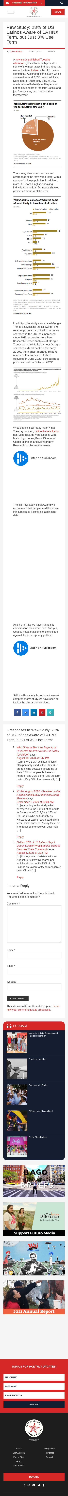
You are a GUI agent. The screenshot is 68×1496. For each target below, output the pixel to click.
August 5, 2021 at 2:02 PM (32, 852)
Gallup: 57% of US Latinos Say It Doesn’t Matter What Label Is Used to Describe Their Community (38, 846)
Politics (19, 1448)
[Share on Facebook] (17, 714)
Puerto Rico (18, 1457)
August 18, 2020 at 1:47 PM (33, 758)
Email (11, 965)
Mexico (19, 1461)
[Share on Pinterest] (42, 714)
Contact (49, 1457)
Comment (13, 903)
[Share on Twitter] (25, 714)
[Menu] (11, 12)
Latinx (34, 70)
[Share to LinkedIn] (34, 714)
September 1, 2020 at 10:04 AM (35, 802)
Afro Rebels (18, 1466)
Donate (58, 12)
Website (11, 981)
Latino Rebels (16, 51)
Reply (20, 786)
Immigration (49, 1448)
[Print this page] (50, 714)
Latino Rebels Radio (46, 431)
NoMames (49, 1453)
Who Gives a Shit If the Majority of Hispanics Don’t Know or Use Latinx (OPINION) (38, 751)
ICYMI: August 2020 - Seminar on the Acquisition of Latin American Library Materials (38, 795)
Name (11, 950)
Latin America (19, 1453)
